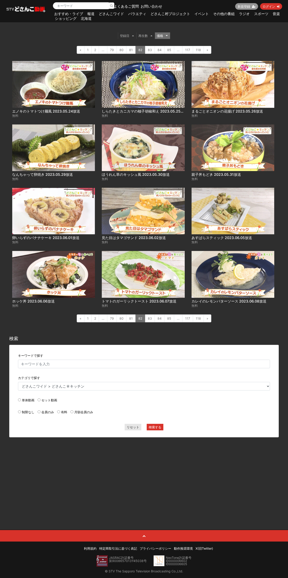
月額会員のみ (83, 412)
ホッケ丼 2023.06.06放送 (33, 301)
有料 (64, 412)
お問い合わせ (151, 6)
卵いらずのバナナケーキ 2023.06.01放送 (45, 237)
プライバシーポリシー (155, 548)
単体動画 (28, 400)
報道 (90, 13)
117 (187, 50)
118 (198, 50)
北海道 (86, 18)
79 (112, 50)
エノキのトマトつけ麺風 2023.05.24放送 (46, 111)
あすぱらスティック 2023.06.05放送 (221, 237)
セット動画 (49, 400)
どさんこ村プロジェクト (170, 13)
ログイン (269, 6)
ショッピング (65, 18)
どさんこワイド (111, 13)
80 (121, 50)
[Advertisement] (144, 473)
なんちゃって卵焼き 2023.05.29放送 (42, 174)
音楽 (276, 13)
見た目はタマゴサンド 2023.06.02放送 (134, 237)
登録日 (124, 36)
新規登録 (244, 6)
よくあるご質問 (126, 6)
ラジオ (244, 13)
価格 (160, 36)
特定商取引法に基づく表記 (118, 548)
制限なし (28, 412)
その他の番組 (224, 13)
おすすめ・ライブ (68, 13)
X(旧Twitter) (204, 548)
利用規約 (90, 548)
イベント (201, 13)
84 (160, 50)
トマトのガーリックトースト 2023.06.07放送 (139, 301)
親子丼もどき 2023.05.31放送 (216, 174)
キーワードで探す (30, 355)
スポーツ (261, 13)
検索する (155, 427)
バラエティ (137, 13)
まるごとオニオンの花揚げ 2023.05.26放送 (227, 111)
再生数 (143, 36)
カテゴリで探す (29, 378)
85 (169, 50)
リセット (133, 427)
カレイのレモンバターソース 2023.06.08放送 (228, 301)
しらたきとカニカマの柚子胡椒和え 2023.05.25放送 (145, 111)
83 (150, 50)
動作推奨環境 (183, 548)
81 (131, 50)
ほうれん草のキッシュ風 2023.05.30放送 (136, 174)
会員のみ (47, 412)
